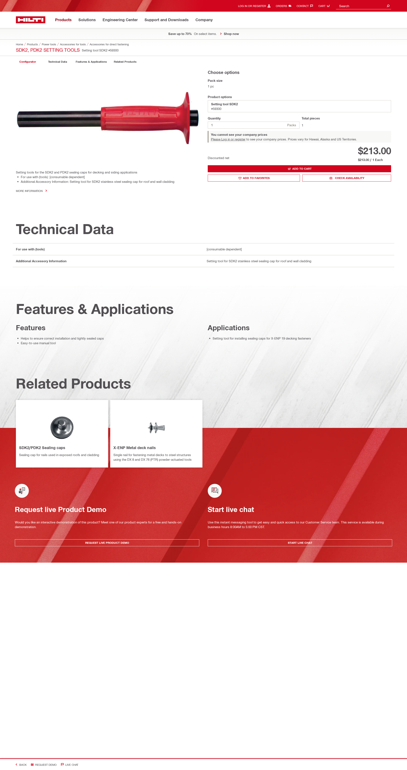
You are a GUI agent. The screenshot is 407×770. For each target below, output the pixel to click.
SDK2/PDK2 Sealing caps (42, 447)
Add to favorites (256, 178)
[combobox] (363, 5)
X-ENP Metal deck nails (134, 447)
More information (29, 190)
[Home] (30, 19)
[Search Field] (388, 5)
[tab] (27, 62)
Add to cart (302, 168)
